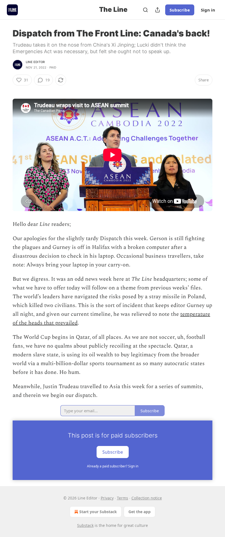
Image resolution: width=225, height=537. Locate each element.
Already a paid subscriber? (112, 466)
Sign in (208, 10)
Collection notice (146, 498)
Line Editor (35, 62)
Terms (122, 498)
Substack (85, 525)
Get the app (139, 511)
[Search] (145, 9)
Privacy (107, 498)
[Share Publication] (157, 9)
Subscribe (180, 10)
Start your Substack (98, 511)
